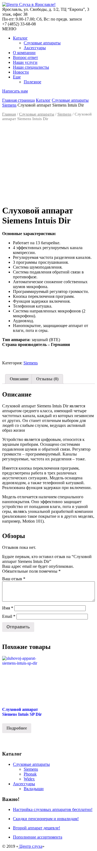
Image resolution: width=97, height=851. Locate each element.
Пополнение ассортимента (37, 837)
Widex (29, 779)
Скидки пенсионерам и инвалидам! (46, 818)
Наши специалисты (31, 67)
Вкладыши (34, 788)
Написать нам (15, 91)
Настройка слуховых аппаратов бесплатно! (52, 809)
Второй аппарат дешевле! (36, 828)
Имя (7, 608)
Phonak (30, 774)
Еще (17, 77)
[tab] (19, 379)
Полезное (32, 82)
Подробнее (16, 728)
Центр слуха (30, 846)
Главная (9, 114)
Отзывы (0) (47, 379)
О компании (24, 52)
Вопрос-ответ (25, 57)
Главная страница (18, 100)
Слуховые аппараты (42, 43)
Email (8, 616)
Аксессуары (35, 47)
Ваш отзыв (13, 578)
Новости (21, 72)
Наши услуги (25, 62)
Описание (19, 379)
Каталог (20, 38)
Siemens (9, 105)
